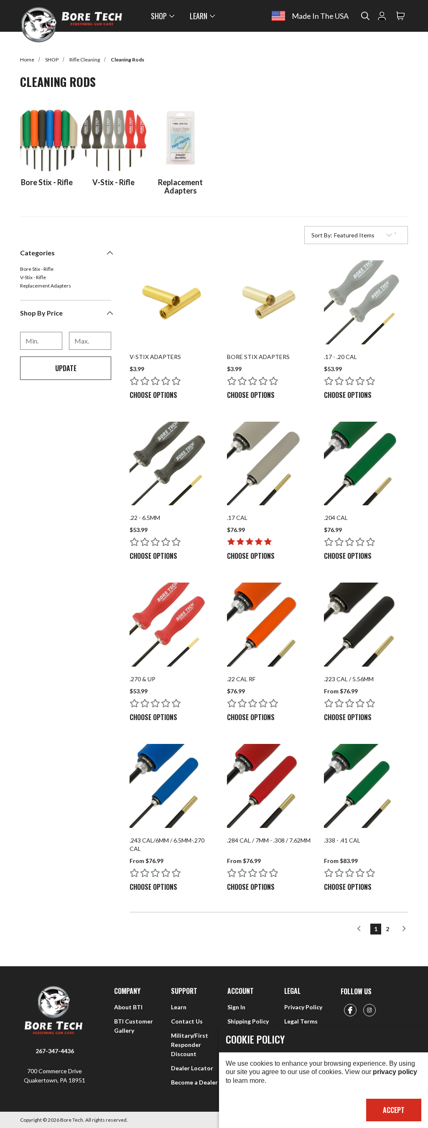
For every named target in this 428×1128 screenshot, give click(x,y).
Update (65, 368)
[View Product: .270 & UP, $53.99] (172, 625)
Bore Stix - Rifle (37, 269)
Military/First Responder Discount (189, 1044)
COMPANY (127, 991)
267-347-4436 (55, 1050)
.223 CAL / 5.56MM (349, 678)
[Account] (382, 15)
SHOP (159, 16)
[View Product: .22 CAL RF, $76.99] (269, 625)
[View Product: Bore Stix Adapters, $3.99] (269, 302)
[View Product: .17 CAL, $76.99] (269, 464)
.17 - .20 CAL (340, 356)
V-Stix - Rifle (33, 277)
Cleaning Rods (127, 59)
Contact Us (187, 1021)
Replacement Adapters (45, 285)
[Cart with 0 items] (400, 15)
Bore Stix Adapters (258, 356)
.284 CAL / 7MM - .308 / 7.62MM (269, 840)
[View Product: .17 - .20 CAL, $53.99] (366, 302)
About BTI (128, 1007)
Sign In (236, 1007)
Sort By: (321, 237)
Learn (178, 1007)
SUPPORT (184, 991)
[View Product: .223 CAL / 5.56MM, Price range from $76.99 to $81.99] (366, 625)
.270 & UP (142, 678)
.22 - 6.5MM (145, 517)
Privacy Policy (303, 1007)
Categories (37, 253)
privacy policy (395, 1071)
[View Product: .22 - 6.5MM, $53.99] (172, 464)
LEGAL (292, 991)
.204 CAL (336, 517)
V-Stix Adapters (155, 356)
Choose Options (153, 395)
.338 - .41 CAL (342, 840)
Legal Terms (301, 1021)
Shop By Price (41, 313)
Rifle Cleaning (84, 59)
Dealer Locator (192, 1068)
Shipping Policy (248, 1021)
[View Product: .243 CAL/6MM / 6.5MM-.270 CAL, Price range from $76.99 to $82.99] (172, 786)
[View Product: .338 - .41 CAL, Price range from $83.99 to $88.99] (366, 786)
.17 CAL (237, 517)
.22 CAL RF (241, 678)
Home (27, 59)
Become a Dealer (194, 1082)
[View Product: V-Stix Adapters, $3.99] (172, 302)
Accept (394, 1110)
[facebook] (350, 1010)
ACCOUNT (240, 991)
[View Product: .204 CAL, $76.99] (366, 464)
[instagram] (369, 1010)
